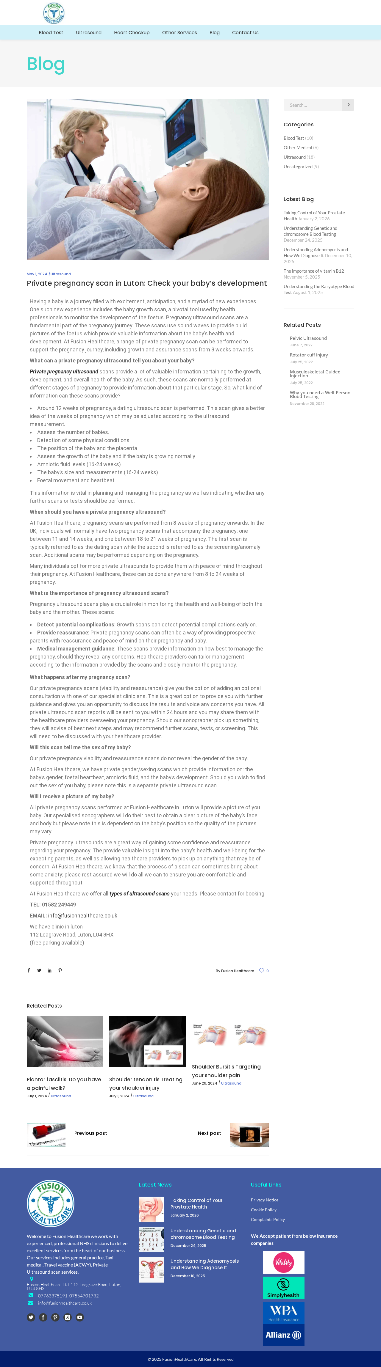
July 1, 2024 (37, 1096)
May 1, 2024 (37, 273)
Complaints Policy (268, 1219)
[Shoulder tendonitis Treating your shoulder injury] (147, 1041)
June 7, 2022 (301, 345)
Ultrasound (61, 273)
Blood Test (294, 138)
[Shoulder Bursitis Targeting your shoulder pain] (230, 1035)
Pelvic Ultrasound (308, 338)
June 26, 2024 (204, 1083)
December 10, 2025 (188, 1275)
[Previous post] (46, 1135)
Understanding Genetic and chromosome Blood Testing (203, 1234)
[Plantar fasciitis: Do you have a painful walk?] (65, 1041)
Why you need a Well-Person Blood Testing (320, 394)
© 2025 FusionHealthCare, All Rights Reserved (191, 1359)
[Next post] (249, 1135)
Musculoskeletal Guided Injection (315, 374)
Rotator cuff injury (309, 355)
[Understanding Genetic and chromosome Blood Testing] (151, 1239)
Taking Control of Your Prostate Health (197, 1203)
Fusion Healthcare (237, 970)
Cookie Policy (264, 1209)
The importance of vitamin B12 (314, 271)
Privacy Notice (264, 1199)
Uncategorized (298, 166)
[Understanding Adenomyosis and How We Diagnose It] (151, 1270)
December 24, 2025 (188, 1245)
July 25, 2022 (301, 361)
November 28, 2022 (307, 403)
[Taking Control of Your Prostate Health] (151, 1209)
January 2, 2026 (185, 1215)
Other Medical (298, 147)
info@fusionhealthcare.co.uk (82, 915)
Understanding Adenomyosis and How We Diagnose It (205, 1264)
